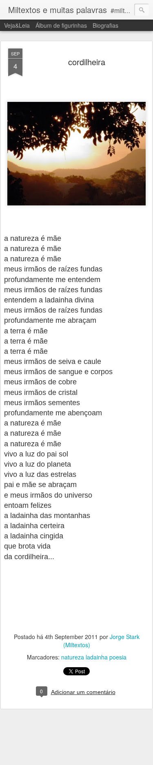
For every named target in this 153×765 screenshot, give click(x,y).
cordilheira (86, 62)
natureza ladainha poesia (93, 657)
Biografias (105, 25)
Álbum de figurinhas (61, 25)
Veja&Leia (17, 25)
